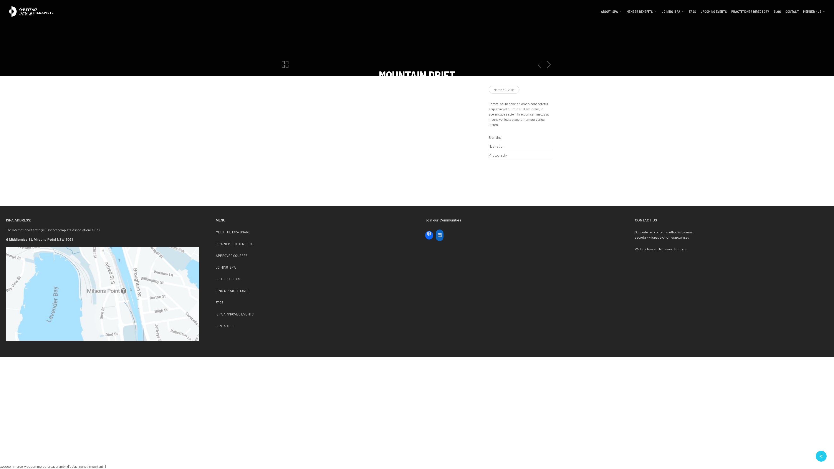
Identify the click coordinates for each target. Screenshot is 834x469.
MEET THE (224, 232)
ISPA (235, 232)
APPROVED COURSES (232, 255)
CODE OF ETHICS (228, 279)
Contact (792, 11)
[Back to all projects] (285, 65)
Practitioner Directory (750, 11)
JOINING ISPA (226, 267)
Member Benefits (640, 11)
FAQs (692, 11)
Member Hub (812, 11)
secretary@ (643, 237)
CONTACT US (225, 326)
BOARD (244, 232)
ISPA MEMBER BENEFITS (234, 244)
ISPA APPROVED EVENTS (235, 314)
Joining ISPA (671, 11)
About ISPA (609, 11)
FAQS (219, 302)
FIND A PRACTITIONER (233, 291)
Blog (777, 11)
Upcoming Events (713, 11)
